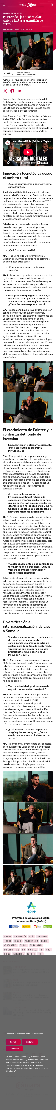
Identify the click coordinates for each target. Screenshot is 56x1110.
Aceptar (13, 1042)
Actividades (7, 936)
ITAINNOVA (7, 954)
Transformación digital (12, 13)
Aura (23, 950)
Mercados (44, 941)
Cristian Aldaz (32, 950)
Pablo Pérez (31, 954)
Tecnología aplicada (36, 945)
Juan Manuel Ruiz (18, 954)
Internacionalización (31, 941)
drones (48, 950)
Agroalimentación (20, 936)
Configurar (14, 1048)
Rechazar (30, 1042)
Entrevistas (7, 941)
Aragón (31, 936)
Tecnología (23, 945)
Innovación (17, 941)
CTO (42, 950)
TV (52, 4)
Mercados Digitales (11, 29)
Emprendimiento (42, 936)
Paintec (40, 954)
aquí (18, 1065)
